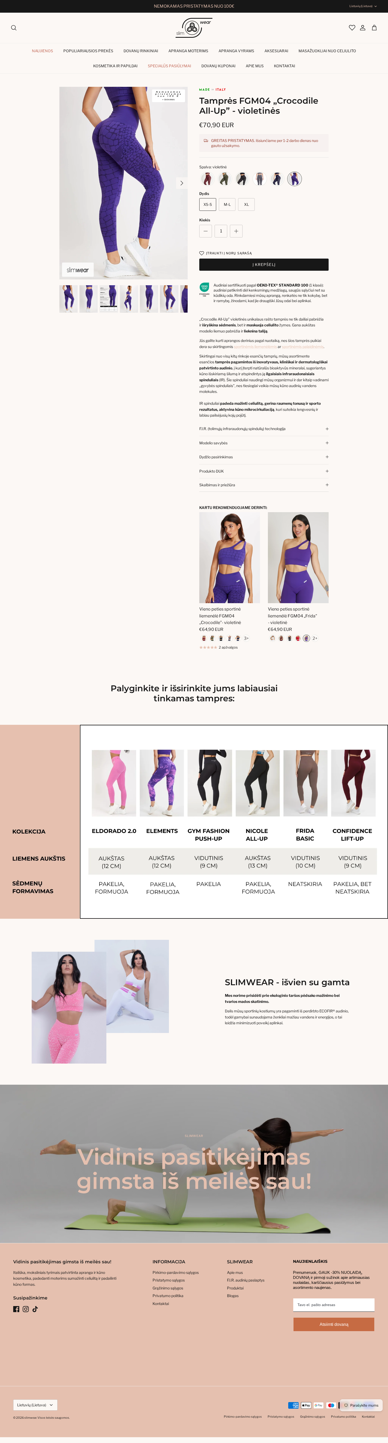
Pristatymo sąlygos (169, 1280)
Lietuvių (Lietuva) (360, 6)
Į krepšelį (264, 264)
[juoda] (242, 179)
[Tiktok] (35, 1309)
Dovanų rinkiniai (141, 51)
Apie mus (255, 66)
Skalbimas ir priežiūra (217, 485)
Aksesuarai (276, 51)
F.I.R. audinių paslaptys (245, 1280)
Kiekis (204, 220)
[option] (123, 183)
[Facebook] (16, 1309)
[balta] (272, 638)
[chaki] (225, 179)
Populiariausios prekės (88, 51)
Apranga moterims (188, 51)
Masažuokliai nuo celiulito (327, 51)
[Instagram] (26, 1309)
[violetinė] (294, 179)
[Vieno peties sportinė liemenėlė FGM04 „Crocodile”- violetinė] (229, 557)
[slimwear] (194, 28)
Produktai (235, 1288)
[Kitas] (182, 183)
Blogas (233, 1295)
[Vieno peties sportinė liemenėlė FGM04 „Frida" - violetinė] (298, 557)
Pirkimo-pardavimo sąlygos (176, 1272)
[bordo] (207, 179)
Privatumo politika (168, 1295)
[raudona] (298, 638)
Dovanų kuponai (218, 66)
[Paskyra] (360, 28)
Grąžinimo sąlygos (168, 1288)
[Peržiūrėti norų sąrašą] (351, 27)
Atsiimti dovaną (334, 1324)
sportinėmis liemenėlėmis (255, 346)
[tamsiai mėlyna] (277, 179)
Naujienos (42, 51)
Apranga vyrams (236, 51)
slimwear (30, 1418)
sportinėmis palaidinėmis (303, 346)
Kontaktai (284, 66)
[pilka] (260, 179)
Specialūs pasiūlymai (169, 66)
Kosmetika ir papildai (115, 66)
